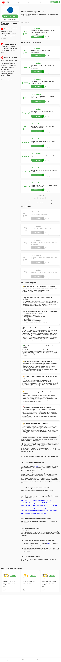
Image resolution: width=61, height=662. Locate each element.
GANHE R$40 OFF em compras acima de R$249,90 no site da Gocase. (39, 508)
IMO (39, 160)
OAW (39, 37)
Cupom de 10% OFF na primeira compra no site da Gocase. (36, 500)
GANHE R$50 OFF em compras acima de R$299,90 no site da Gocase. (39, 510)
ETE (39, 71)
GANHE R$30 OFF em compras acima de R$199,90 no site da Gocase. (39, 505)
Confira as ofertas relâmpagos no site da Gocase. (33, 513)
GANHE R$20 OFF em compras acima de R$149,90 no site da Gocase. (39, 503)
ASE (39, 175)
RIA (39, 131)
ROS (39, 116)
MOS (39, 146)
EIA (39, 86)
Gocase (36, 466)
